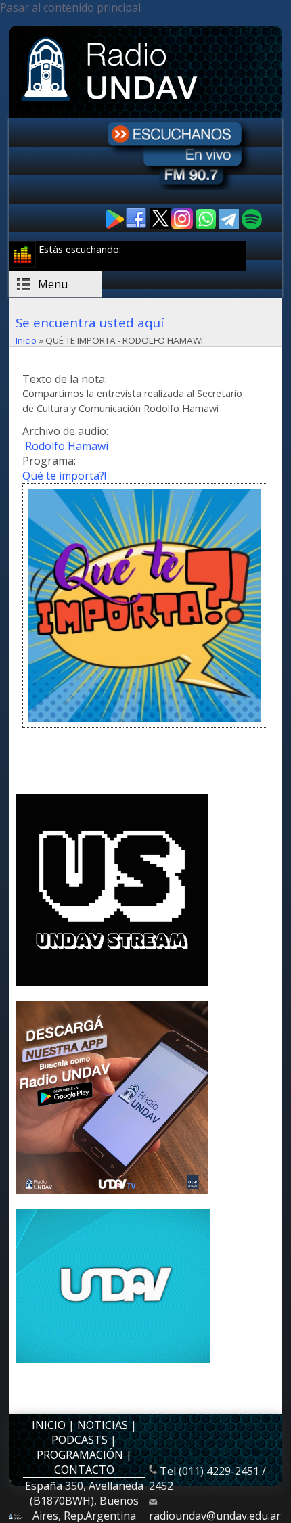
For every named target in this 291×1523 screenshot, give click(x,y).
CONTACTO (84, 1469)
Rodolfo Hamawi (66, 445)
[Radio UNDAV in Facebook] (137, 225)
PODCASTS (79, 1439)
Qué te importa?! (64, 475)
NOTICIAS (102, 1424)
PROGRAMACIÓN (80, 1454)
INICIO (49, 1424)
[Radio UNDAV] (111, 102)
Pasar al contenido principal (70, 7)
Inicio (26, 340)
